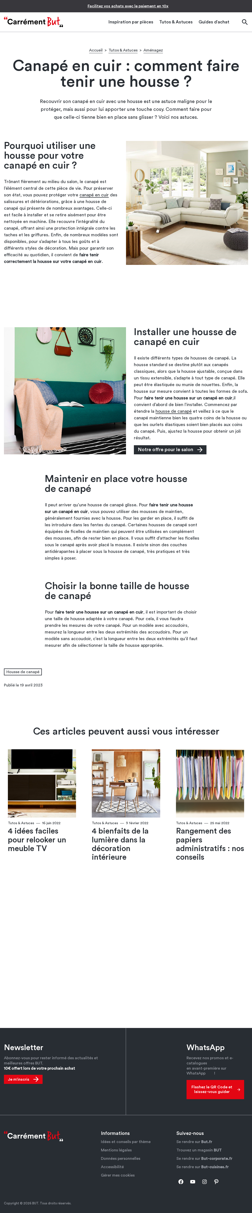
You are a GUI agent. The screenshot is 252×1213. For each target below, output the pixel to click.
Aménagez (153, 50)
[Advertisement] (126, 296)
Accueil (96, 50)
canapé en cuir (94, 195)
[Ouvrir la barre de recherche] (244, 22)
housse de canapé (174, 411)
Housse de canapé (22, 672)
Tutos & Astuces (123, 50)
